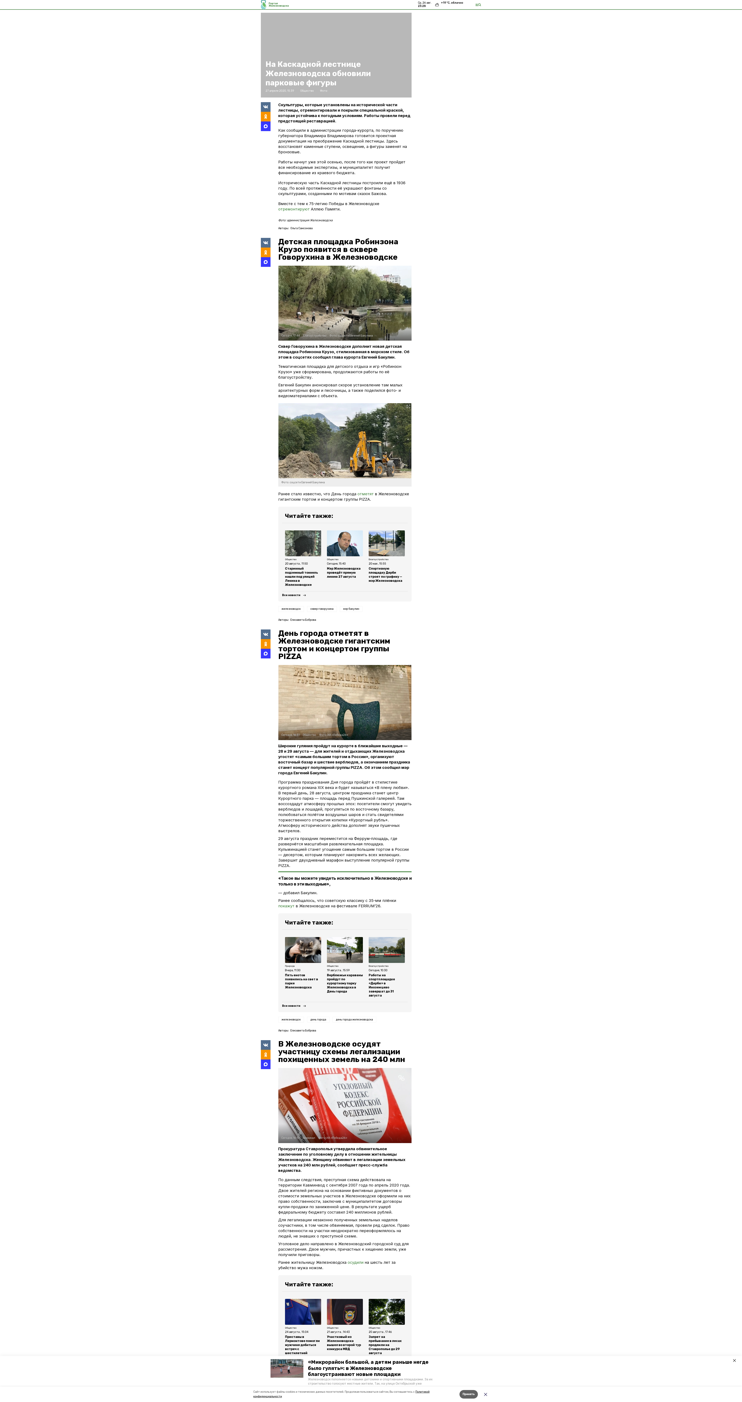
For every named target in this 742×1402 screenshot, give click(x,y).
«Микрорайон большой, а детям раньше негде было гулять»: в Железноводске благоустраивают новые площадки (368, 1368)
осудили (355, 1262)
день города (318, 1019)
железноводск (291, 609)
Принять (469, 1394)
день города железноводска (354, 1019)
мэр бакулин (351, 609)
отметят (365, 494)
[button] (287, 1368)
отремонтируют (294, 209)
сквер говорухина (322, 609)
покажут (286, 906)
